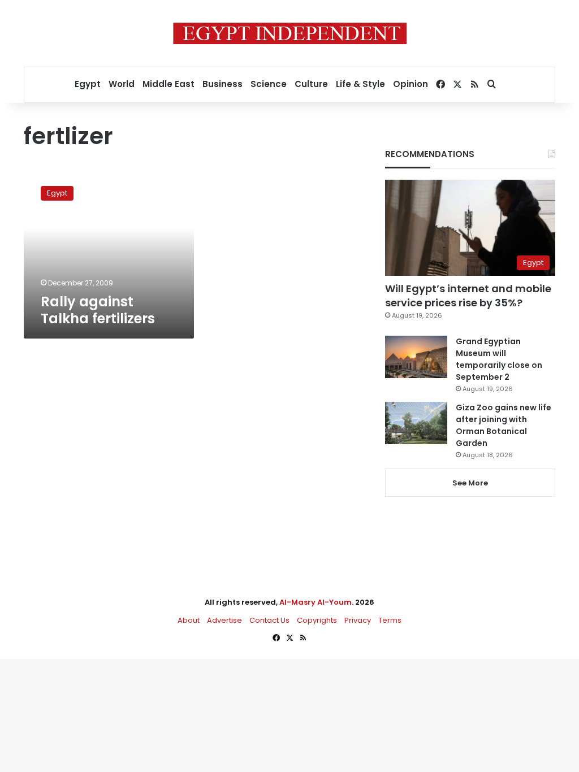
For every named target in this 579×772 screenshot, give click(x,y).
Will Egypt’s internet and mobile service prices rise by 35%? (468, 295)
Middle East (168, 84)
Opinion (410, 84)
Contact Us (269, 620)
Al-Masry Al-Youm (315, 602)
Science (268, 84)
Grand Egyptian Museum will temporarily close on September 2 (499, 359)
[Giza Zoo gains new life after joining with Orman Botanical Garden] (416, 423)
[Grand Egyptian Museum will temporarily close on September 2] (416, 357)
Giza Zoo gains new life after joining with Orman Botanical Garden (503, 425)
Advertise (224, 620)
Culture (311, 84)
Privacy (357, 620)
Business (222, 84)
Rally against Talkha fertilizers (98, 310)
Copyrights (317, 620)
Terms (389, 620)
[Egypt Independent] (290, 33)
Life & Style (360, 84)
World (122, 84)
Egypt (88, 84)
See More (470, 483)
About (189, 620)
